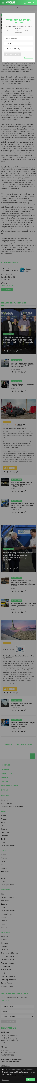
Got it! (30, 1080)
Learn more (28, 58)
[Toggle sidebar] (3, 2)
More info (5, 1079)
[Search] (34, 2)
